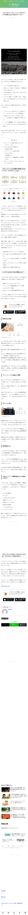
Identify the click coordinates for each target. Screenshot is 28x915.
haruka (10, 609)
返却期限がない (8, 155)
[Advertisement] (14, 33)
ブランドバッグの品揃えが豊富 (12, 151)
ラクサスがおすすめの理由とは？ (11, 146)
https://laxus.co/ (5, 586)
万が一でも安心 (8, 153)
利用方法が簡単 (8, 149)
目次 (12, 140)
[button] (22, 624)
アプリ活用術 (5, 618)
